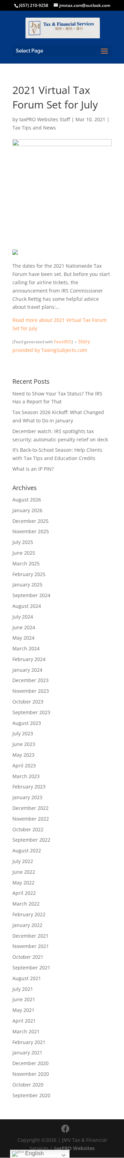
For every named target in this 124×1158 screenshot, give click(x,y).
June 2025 (23, 552)
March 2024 (26, 648)
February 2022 (28, 914)
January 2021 (27, 1052)
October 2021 (27, 957)
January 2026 (27, 510)
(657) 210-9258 (33, 5)
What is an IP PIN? (33, 469)
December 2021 (30, 935)
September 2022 (31, 839)
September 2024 (31, 595)
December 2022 (30, 808)
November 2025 (30, 531)
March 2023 (26, 776)
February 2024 (28, 659)
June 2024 (23, 627)
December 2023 (30, 680)
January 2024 (27, 670)
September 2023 (31, 712)
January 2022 (27, 925)
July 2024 (22, 616)
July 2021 (22, 989)
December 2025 (30, 521)
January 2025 (27, 584)
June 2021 (23, 999)
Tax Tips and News (34, 127)
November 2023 (30, 691)
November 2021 (30, 946)
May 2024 (23, 637)
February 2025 (28, 574)
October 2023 (27, 701)
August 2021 (26, 978)
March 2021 (26, 1031)
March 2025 (26, 563)
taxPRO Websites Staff (44, 119)
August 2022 (26, 850)
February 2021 (28, 1042)
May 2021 (23, 1010)
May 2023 (23, 755)
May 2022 (23, 882)
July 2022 (22, 861)
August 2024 (26, 606)
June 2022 (23, 872)
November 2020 (30, 1074)
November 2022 (30, 818)
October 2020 (27, 1084)
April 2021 (24, 1020)
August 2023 (26, 723)
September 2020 (31, 1095)
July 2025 (22, 542)
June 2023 (23, 744)
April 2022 (24, 893)
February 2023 (28, 786)
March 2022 (26, 903)
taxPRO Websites (74, 1148)
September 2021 (31, 967)
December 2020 (30, 1063)
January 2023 (27, 797)
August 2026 (26, 499)
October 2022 (27, 829)
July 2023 (22, 733)
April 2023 (24, 765)
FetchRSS (63, 342)
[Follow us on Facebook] (65, 1128)
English (34, 1153)
